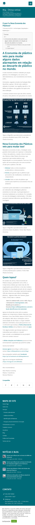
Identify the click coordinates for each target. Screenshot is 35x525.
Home (11, 12)
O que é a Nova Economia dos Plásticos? (12, 13)
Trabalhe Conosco (7, 427)
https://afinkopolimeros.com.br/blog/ (18, 351)
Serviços (5, 409)
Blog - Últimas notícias (11, 10)
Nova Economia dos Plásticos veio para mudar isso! (18, 45)
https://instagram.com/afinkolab (12, 361)
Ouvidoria (5, 430)
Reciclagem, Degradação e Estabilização (12, 14)
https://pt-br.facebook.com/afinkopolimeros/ (16, 356)
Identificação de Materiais (10, 418)
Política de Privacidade (8, 438)
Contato (5, 435)
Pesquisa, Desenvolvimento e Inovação (14, 421)
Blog (4, 433)
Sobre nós (5, 407)
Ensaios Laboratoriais (9, 412)
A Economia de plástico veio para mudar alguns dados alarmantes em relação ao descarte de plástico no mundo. (16, 41)
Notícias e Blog (11, 452)
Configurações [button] (6, 521)
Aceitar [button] (14, 521)
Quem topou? (10, 48)
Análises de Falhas (8, 415)
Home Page (6, 404)
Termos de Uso (6, 441)
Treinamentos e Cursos (9, 424)
